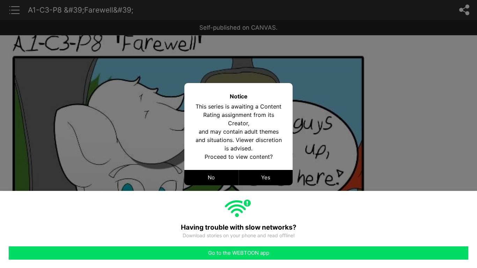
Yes (265, 177)
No (211, 177)
